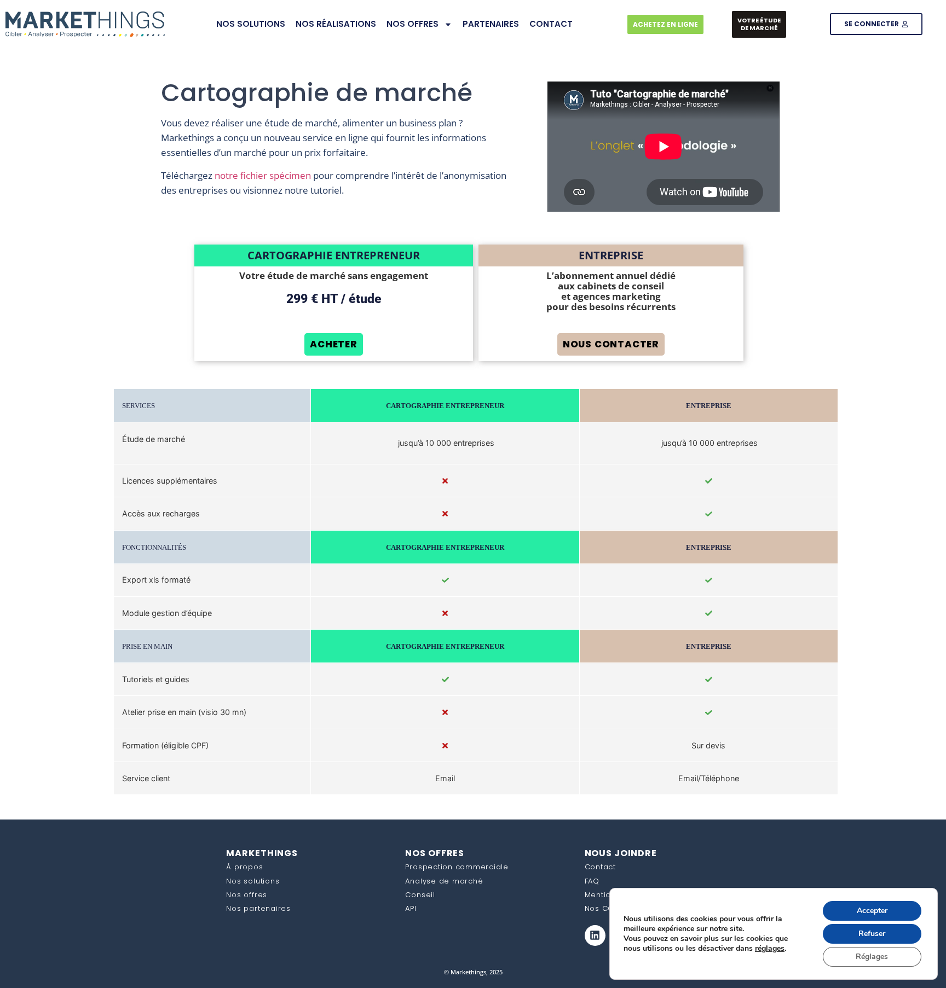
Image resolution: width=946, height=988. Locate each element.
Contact (600, 867)
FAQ (592, 881)
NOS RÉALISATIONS (336, 24)
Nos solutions (252, 881)
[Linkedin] (595, 935)
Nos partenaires (258, 908)
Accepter (872, 910)
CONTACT (551, 24)
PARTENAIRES (491, 24)
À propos (244, 867)
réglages (770, 949)
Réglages (872, 956)
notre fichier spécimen (263, 175)
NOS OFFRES (413, 24)
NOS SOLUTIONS (250, 24)
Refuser (871, 933)
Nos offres (246, 895)
